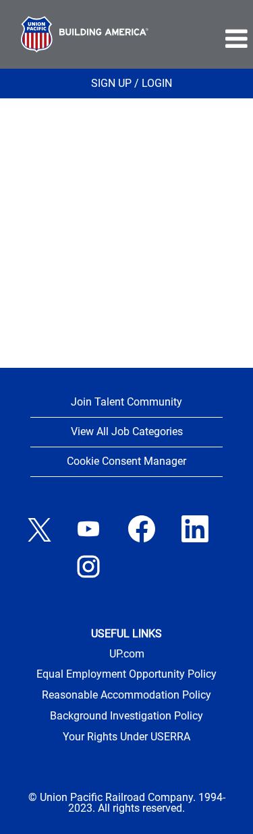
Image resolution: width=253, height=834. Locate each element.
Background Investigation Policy (126, 716)
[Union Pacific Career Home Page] (85, 34)
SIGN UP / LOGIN (131, 83)
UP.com (126, 654)
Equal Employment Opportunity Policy (126, 674)
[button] (211, 39)
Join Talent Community (126, 401)
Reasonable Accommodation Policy (126, 695)
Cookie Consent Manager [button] (126, 461)
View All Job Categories (127, 431)
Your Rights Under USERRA (126, 737)
